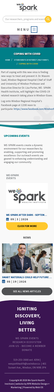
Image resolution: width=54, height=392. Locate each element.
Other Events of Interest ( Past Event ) (31, 60)
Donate (27, 350)
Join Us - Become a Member (27, 346)
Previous (4, 263)
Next (49, 263)
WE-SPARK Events (27, 338)
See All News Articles (27, 291)
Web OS (39, 387)
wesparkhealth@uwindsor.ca (24, 363)
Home (7, 60)
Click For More (27, 226)
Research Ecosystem (27, 342)
